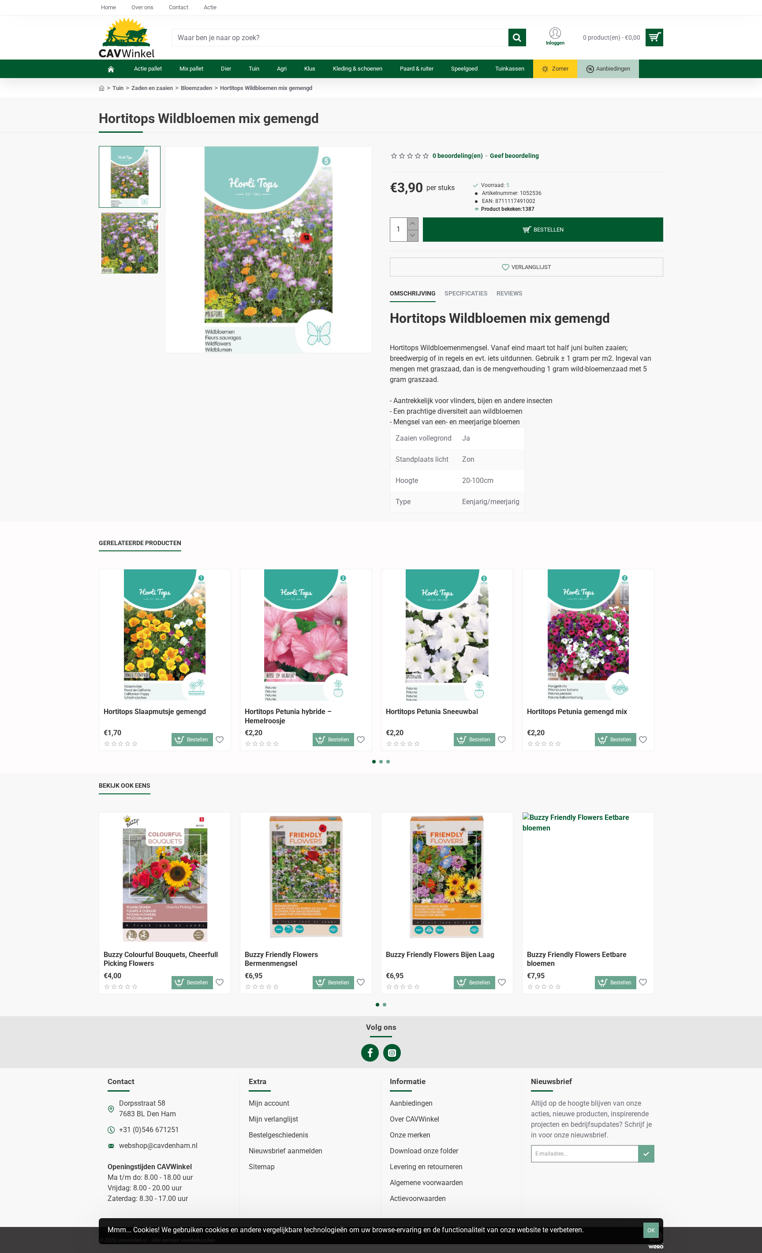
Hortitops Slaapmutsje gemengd (155, 711)
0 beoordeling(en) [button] (458, 155)
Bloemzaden (196, 88)
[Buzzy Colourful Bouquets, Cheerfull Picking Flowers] (165, 878)
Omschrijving (413, 293)
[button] (132, 155)
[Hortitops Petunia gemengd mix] (588, 635)
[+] (412, 224)
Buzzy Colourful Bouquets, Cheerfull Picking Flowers (161, 959)
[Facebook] (370, 1053)
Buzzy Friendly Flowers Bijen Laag (440, 954)
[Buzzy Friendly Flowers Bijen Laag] (447, 878)
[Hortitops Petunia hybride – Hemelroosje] (306, 635)
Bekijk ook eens (124, 785)
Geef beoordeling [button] (514, 155)
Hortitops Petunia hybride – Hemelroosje (288, 716)
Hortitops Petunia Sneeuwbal (432, 711)
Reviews (510, 293)
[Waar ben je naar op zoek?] (517, 37)
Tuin (117, 88)
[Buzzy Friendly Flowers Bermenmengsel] (306, 878)
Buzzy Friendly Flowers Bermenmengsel (281, 959)
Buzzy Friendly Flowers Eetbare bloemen (577, 959)
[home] (102, 87)
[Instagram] (392, 1053)
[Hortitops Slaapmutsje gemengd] (165, 635)
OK (651, 1230)
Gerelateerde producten (140, 542)
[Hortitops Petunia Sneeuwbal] (447, 635)
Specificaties (466, 293)
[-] (412, 236)
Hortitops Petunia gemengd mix (577, 711)
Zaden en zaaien (152, 88)
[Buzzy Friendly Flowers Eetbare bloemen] (588, 878)
